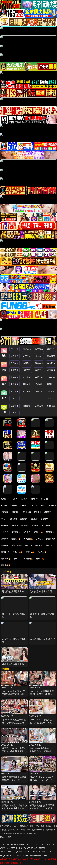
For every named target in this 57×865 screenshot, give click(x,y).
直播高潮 (37, 512)
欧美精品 (39, 349)
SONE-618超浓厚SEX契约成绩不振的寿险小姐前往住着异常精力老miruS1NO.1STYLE (14, 695)
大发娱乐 (4, 532)
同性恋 (51, 398)
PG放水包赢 (26, 512)
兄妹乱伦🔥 (42, 552)
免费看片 (28, 545)
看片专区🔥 (6, 558)
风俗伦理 (51, 405)
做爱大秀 (38, 545)
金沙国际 (4, 545)
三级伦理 (14, 356)
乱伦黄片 (44, 519)
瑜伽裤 (39, 384)
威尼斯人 (4, 499)
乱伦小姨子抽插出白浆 (13, 664)
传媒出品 (14, 398)
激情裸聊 (4, 538)
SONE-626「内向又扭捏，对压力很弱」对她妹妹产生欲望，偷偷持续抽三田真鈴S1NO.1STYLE (42, 724)
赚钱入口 (17, 558)
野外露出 (51, 370)
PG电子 (4, 505)
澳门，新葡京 (16, 545)
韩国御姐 (27, 363)
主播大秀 (23, 519)
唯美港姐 (39, 363)
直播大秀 (49, 545)
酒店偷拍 (13, 519)
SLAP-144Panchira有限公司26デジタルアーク (41, 778)
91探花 (27, 370)
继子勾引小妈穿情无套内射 (14, 615)
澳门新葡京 (46, 525)
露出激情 (27, 391)
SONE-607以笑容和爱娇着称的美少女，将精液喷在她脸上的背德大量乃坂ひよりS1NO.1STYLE (42, 695)
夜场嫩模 (25, 525)
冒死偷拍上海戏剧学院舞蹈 (42, 615)
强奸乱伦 (27, 349)
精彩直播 (47, 512)
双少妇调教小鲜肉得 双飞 (42, 639)
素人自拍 (51, 356)
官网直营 (34, 499)
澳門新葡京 (15, 532)
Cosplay (38, 356)
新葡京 (43, 505)
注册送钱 (13, 505)
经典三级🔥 (18, 552)
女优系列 (27, 377)
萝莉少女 (51, 349)
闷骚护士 (51, 384)
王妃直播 (34, 519)
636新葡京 (50, 532)
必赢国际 (4, 512)
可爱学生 (39, 377)
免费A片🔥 (30, 552)
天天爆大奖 (50, 538)
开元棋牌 (23, 499)
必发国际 (35, 525)
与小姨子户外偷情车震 (41, 591)
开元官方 (39, 538)
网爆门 (51, 391)
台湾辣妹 (14, 363)
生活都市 (14, 405)
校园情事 (27, 405)
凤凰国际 (15, 512)
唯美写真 (39, 391)
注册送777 (24, 505)
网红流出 (39, 370)
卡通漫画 (14, 391)
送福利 (34, 505)
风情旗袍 (14, 384)
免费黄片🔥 (16, 538)
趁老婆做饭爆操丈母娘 (13, 591)
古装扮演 (14, 377)
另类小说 (14, 412)
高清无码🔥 (28, 558)
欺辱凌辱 (14, 370)
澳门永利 (44, 499)
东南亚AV (51, 363)
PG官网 (14, 499)
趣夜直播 (15, 525)
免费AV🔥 (40, 558)
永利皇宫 (26, 532)
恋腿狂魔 (51, 377)
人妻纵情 (39, 405)
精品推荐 (14, 349)
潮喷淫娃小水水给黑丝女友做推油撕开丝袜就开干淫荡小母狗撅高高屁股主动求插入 (14, 752)
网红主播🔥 (6, 565)
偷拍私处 (4, 525)
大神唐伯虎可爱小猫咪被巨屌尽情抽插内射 (14, 778)
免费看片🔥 (38, 532)
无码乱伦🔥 (28, 538)
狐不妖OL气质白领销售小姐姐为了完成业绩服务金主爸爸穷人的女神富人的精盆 (14, 809)
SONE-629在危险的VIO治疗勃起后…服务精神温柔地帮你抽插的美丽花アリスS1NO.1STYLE (42, 752)
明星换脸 (27, 384)
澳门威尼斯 (5, 552)
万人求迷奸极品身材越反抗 (14, 640)
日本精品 (27, 356)
